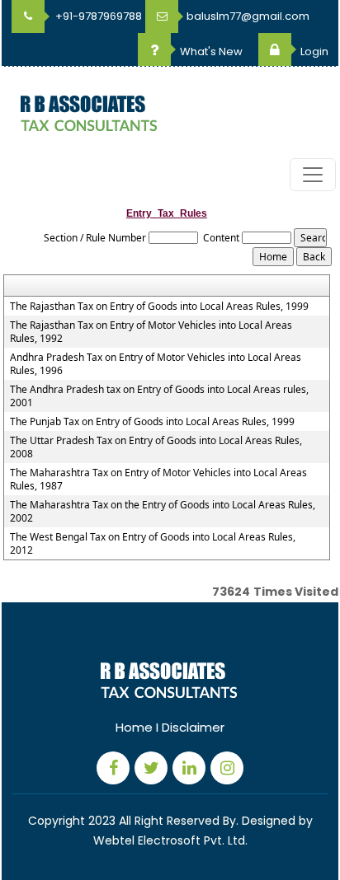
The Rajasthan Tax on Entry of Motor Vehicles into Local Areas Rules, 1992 (151, 332)
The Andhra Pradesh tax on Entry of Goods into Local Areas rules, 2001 (159, 396)
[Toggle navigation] (313, 174)
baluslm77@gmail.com (248, 16)
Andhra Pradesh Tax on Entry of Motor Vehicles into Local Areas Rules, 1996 (155, 364)
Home (134, 727)
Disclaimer (193, 727)
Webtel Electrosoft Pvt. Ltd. (170, 840)
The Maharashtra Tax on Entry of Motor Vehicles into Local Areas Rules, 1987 (158, 479)
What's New (210, 51)
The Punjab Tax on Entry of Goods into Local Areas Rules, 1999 (152, 421)
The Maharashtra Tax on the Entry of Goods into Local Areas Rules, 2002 (162, 512)
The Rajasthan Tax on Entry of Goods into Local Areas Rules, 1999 (159, 306)
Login (313, 51)
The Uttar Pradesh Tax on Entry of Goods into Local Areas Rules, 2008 (156, 447)
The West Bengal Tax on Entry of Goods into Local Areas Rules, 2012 (152, 544)
